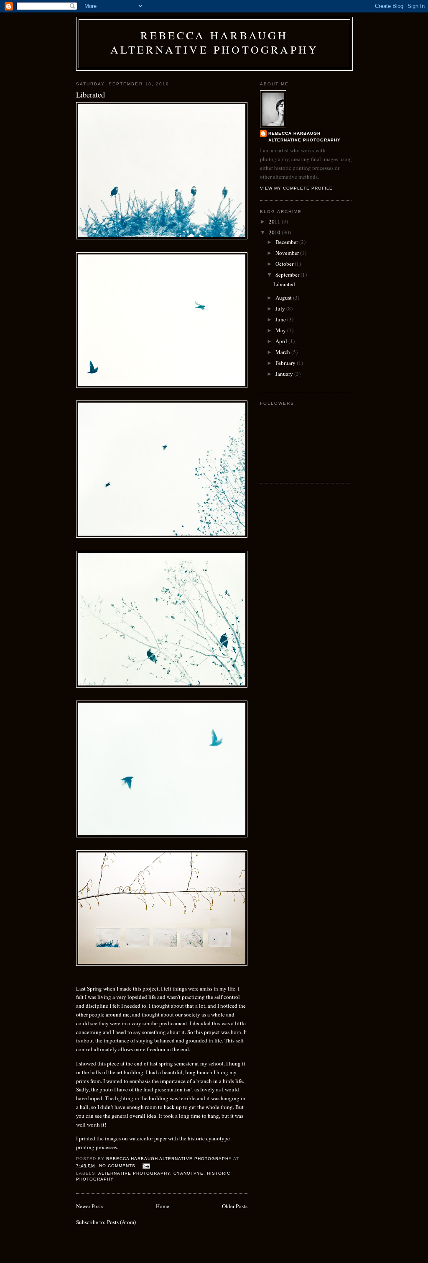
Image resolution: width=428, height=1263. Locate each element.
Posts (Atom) (121, 1222)
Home (162, 1206)
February (286, 363)
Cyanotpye (188, 1173)
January (284, 373)
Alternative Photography (134, 1173)
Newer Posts (89, 1206)
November (287, 253)
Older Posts (234, 1206)
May (281, 330)
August (284, 297)
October (285, 263)
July (280, 308)
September (288, 274)
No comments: (119, 1165)
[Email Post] (146, 1165)
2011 (275, 221)
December (287, 242)
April (281, 341)
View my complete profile (296, 188)
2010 (275, 232)
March (283, 352)
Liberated (90, 95)
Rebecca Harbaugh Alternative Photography (214, 42)
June (281, 319)
